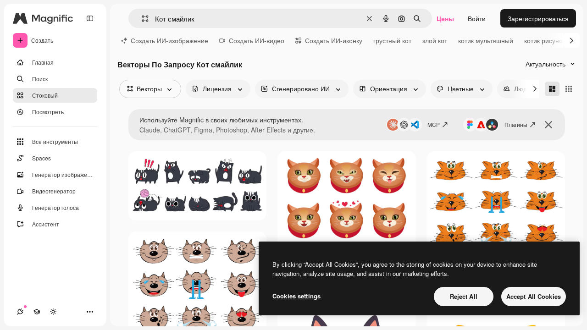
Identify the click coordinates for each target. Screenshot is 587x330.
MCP (433, 124)
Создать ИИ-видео (256, 40)
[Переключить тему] (53, 311)
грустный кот (392, 40)
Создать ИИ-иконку (333, 40)
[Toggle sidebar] (90, 18)
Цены (445, 18)
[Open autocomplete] (141, 18)
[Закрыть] (548, 124)
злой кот (434, 40)
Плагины (515, 124)
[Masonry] (552, 89)
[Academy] (36, 311)
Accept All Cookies (533, 296)
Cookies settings (296, 296)
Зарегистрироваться (538, 18)
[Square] (568, 89)
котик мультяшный (485, 40)
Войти (477, 18)
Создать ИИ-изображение (169, 40)
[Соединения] (20, 311)
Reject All (463, 296)
